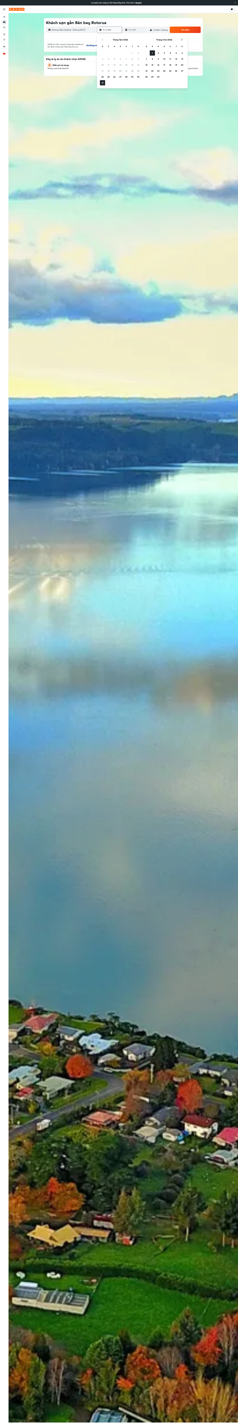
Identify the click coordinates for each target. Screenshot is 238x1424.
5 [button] (114, 59)
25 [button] (108, 77)
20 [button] (120, 71)
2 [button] (138, 53)
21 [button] (126, 71)
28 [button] (126, 77)
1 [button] (132, 53)
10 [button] (103, 65)
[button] (235, 2)
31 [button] (103, 83)
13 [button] (120, 65)
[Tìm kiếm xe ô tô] (4, 27)
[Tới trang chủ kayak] (16, 9)
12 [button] (114, 65)
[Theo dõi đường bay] (4, 39)
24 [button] (102, 77)
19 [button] (114, 71)
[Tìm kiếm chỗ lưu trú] (4, 22)
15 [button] (132, 65)
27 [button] (120, 77)
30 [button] (138, 77)
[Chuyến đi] (4, 46)
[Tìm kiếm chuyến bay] (4, 16)
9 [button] (138, 59)
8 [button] (132, 59)
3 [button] (102, 59)
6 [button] (120, 59)
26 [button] (114, 77)
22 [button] (132, 71)
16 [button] (138, 65)
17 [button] (102, 71)
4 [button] (108, 59)
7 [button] (126, 59)
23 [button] (138, 71)
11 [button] (108, 65)
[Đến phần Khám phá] (4, 34)
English (139, 3)
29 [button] (132, 77)
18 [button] (108, 71)
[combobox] (73, 30)
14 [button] (126, 65)
